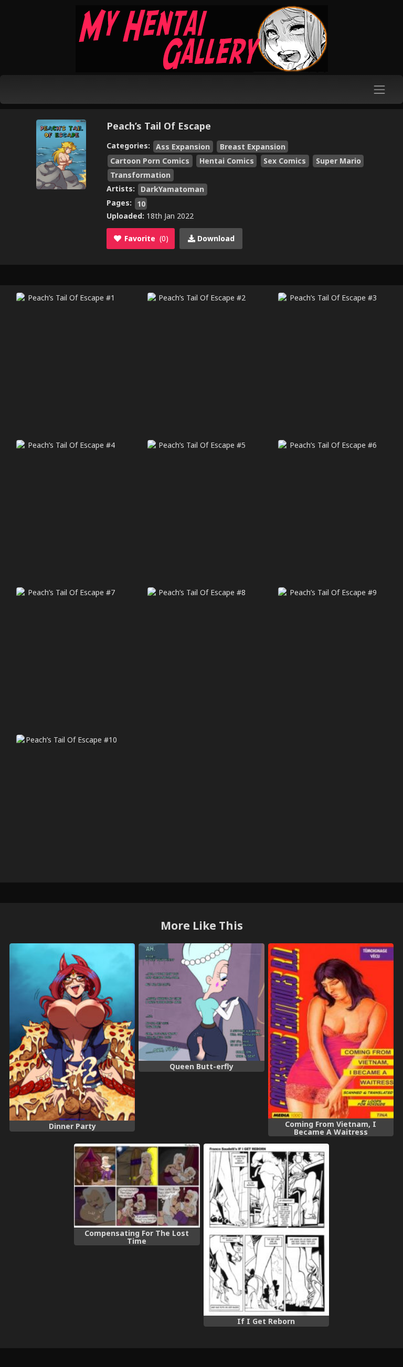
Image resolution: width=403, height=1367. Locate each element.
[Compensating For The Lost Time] (136, 1186)
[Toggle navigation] (380, 89)
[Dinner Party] (72, 1032)
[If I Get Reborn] (266, 1230)
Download (215, 238)
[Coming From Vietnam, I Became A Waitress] (331, 1031)
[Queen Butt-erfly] (201, 1002)
